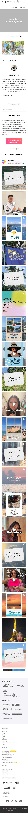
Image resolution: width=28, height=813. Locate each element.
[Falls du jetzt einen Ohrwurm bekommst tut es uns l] (14, 555)
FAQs (3, 738)
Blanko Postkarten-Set (7, 756)
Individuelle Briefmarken (9, 762)
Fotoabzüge (5, 759)
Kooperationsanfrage (7, 769)
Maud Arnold (11, 24)
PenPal (3, 733)
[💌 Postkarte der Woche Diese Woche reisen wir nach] (14, 228)
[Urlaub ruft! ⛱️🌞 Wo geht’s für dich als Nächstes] (14, 354)
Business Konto (5, 774)
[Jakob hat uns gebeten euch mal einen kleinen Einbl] (14, 203)
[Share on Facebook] (8, 36)
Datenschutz (5, 741)
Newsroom (4, 731)
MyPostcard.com (9, 810)
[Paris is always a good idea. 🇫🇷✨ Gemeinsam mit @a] (14, 630)
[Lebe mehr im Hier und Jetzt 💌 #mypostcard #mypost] (14, 178)
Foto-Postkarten (8, 751)
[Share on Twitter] (12, 36)
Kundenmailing (5, 770)
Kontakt (4, 735)
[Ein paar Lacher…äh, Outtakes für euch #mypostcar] (14, 529)
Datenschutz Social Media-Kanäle (10, 743)
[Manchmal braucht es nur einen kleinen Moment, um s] (14, 278)
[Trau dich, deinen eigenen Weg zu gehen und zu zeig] (14, 379)
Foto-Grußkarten (6, 753)
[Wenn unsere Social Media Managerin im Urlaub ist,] (14, 303)
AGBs (3, 744)
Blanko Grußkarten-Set (7, 757)
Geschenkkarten (6, 761)
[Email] (19, 36)
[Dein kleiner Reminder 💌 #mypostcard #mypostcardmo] (14, 454)
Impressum (4, 739)
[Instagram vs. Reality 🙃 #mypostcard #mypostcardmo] (14, 404)
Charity (3, 736)
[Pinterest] (15, 36)
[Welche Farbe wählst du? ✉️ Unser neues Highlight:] (14, 580)
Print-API (4, 772)
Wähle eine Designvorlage (8, 754)
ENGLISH (22, 7)
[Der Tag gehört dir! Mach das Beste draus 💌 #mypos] (14, 655)
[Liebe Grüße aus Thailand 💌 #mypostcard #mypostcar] (14, 479)
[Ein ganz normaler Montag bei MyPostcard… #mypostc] (14, 253)
